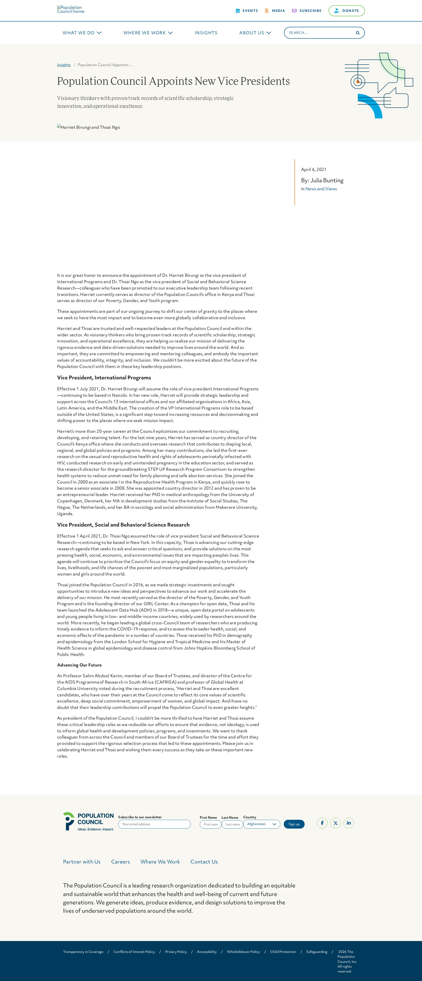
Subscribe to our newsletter (140, 817)
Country (249, 817)
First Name (208, 817)
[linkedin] (349, 823)
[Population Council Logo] (76, 7)
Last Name (230, 817)
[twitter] (335, 823)
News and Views (321, 189)
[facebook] (322, 823)
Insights (64, 64)
